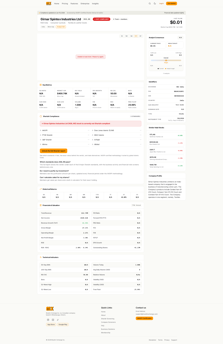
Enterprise (85, 3)
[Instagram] (48, 320)
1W (126, 36)
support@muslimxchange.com (146, 314)
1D (122, 36)
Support (174, 340)
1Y (136, 36)
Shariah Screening (107, 319)
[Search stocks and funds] (150, 3)
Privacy (166, 340)
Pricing (65, 3)
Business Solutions (108, 329)
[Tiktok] (58, 320)
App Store (51, 324)
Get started (171, 3)
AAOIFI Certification (144, 318)
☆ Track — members (120, 19)
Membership (105, 333)
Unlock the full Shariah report (53, 151)
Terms (160, 340)
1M (131, 36)
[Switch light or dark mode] (155, 3)
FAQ (102, 326)
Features (74, 3)
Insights (95, 3)
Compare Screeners (108, 322)
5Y (140, 36)
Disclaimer (152, 340)
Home (56, 3)
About (103, 315)
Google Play (63, 324)
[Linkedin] (53, 320)
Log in (161, 3)
